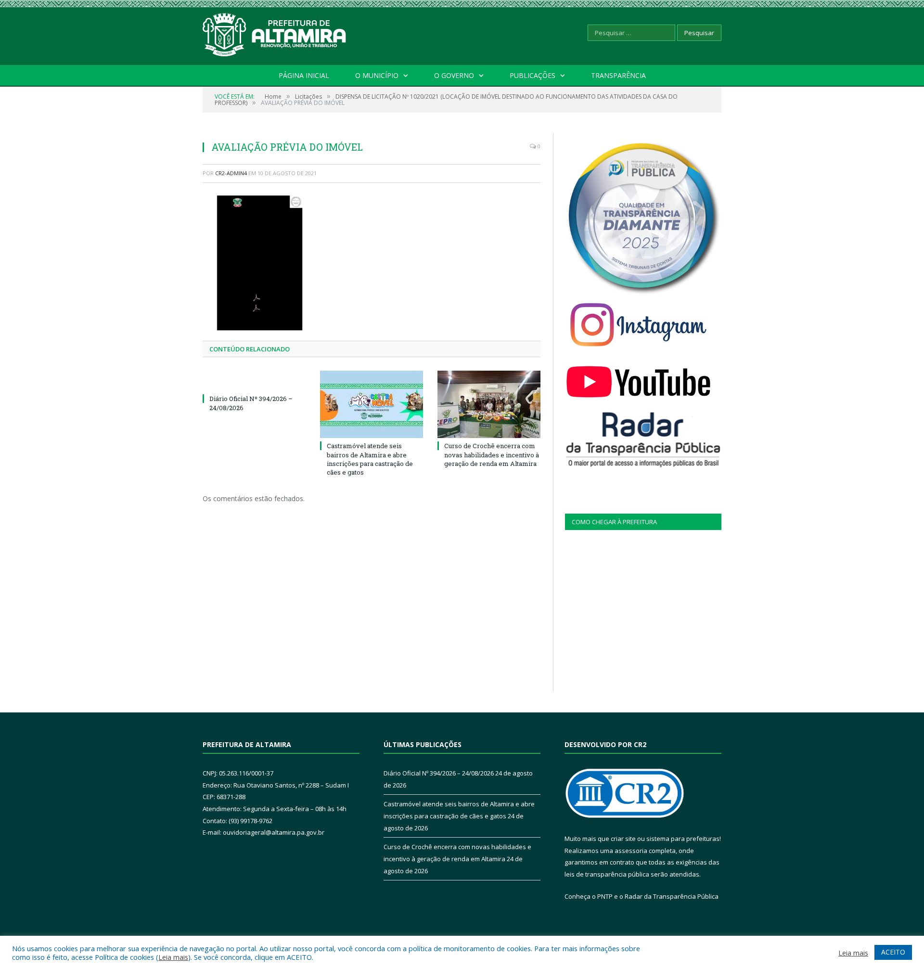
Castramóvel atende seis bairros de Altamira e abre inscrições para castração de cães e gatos (370, 459)
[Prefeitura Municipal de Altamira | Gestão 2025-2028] (275, 32)
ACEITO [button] (893, 951)
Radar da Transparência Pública (672, 896)
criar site (623, 838)
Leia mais (173, 957)
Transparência (618, 75)
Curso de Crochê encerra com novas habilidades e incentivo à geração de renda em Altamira (491, 454)
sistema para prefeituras (682, 838)
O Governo (454, 75)
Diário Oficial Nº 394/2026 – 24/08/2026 (439, 773)
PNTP (605, 896)
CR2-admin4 (231, 173)
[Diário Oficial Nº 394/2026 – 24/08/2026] (254, 381)
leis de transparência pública (607, 874)
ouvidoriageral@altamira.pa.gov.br (273, 832)
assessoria (631, 850)
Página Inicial (304, 75)
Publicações (532, 75)
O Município (376, 75)
